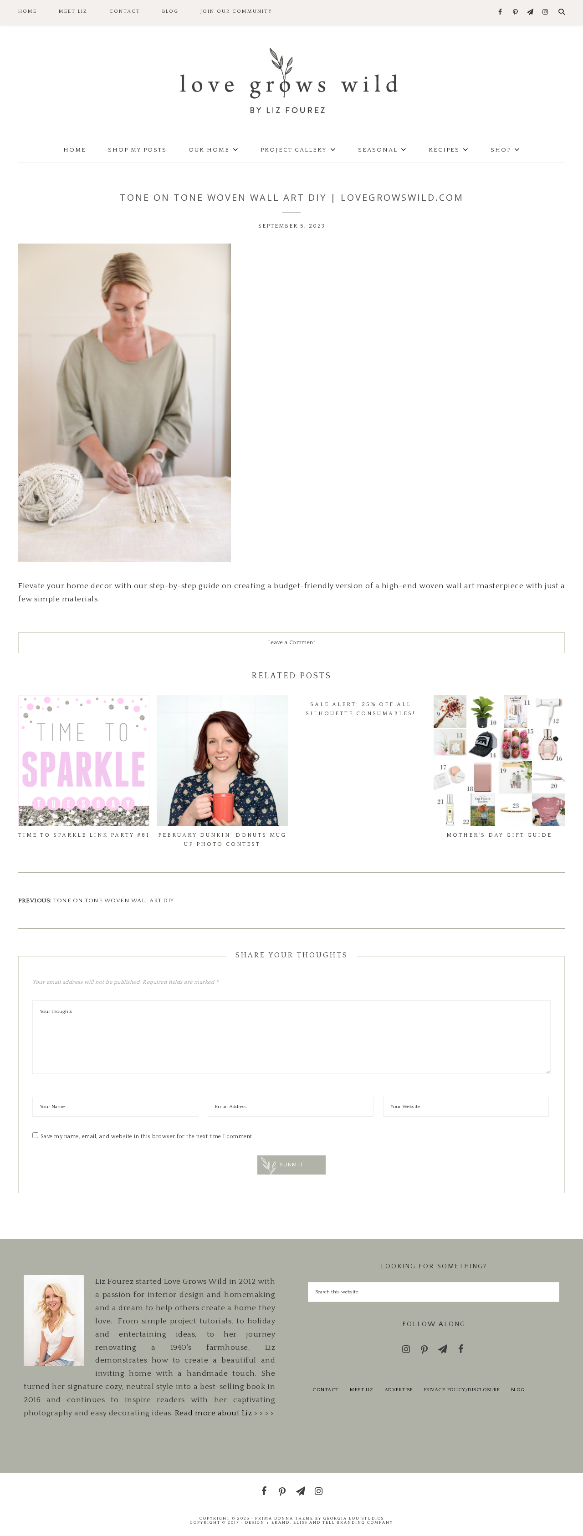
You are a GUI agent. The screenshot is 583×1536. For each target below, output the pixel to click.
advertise (398, 1390)
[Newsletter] (530, 12)
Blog (518, 1390)
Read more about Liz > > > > (224, 1413)
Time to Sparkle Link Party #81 (83, 835)
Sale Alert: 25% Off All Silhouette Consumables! (360, 709)
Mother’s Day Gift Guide (499, 835)
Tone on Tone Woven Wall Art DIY (113, 900)
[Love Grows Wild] (291, 79)
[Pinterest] (515, 12)
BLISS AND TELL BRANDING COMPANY (343, 1522)
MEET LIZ (361, 1390)
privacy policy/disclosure (462, 1390)
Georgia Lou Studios (353, 1518)
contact (325, 1390)
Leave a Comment (292, 643)
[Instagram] (545, 12)
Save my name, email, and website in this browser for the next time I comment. (147, 1136)
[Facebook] (500, 12)
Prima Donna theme (284, 1518)
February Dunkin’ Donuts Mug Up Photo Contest (222, 839)
